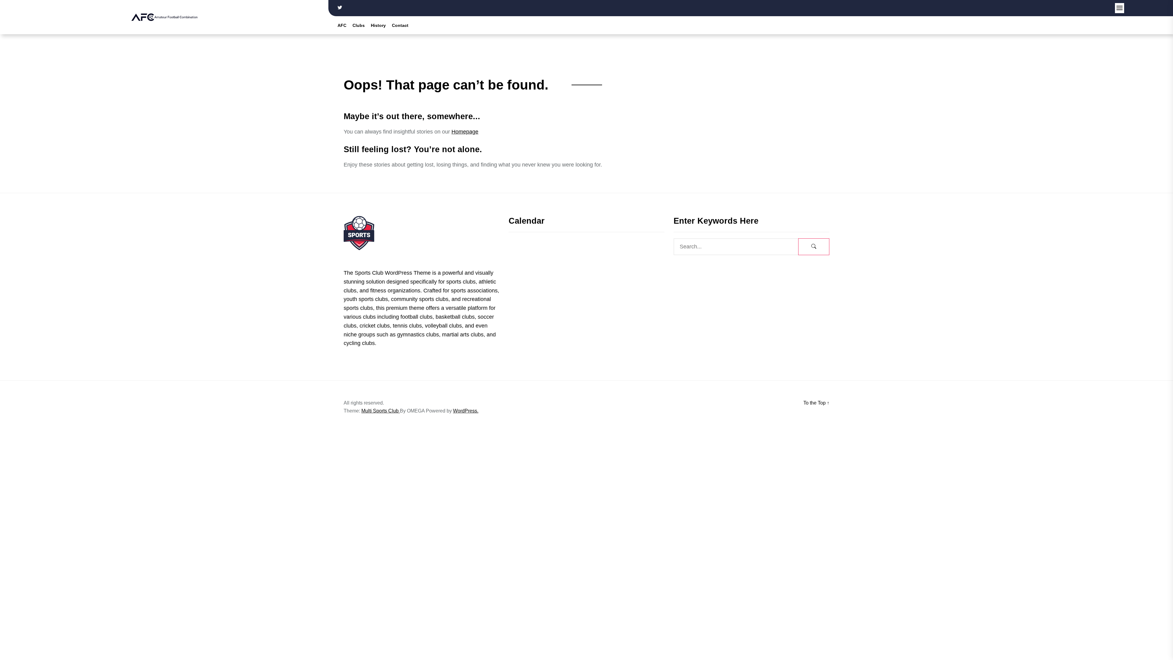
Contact (400, 25)
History (378, 25)
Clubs (359, 25)
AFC (342, 25)
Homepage (464, 132)
